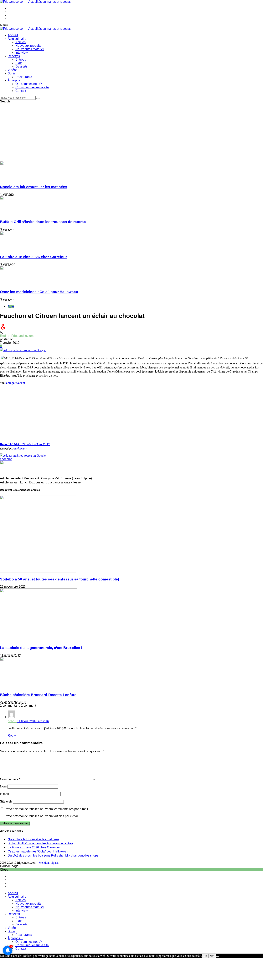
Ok (205, 956)
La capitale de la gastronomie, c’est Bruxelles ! (41, 648)
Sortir (11, 73)
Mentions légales (49, 862)
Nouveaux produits (28, 45)
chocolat (6, 459)
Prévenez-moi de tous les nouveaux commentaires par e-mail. (47, 809)
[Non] (217, 956)
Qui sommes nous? (28, 83)
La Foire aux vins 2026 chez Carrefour (33, 257)
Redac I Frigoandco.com (17, 335)
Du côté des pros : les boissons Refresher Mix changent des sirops (53, 855)
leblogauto (20, 448)
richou (12, 721)
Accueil (13, 35)
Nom (3, 786)
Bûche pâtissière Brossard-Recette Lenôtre (38, 695)
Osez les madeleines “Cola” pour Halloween (39, 292)
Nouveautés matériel (29, 49)
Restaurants (23, 77)
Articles (20, 42)
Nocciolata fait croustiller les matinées (33, 187)
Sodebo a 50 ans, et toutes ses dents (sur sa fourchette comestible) (59, 579)
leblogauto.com (15, 382)
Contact (20, 90)
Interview (21, 52)
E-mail (4, 794)
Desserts (21, 66)
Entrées (20, 59)
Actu (11, 306)
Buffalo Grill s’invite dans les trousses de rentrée (43, 222)
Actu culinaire (17, 38)
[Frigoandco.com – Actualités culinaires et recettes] (35, 1)
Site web (6, 801)
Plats (18, 63)
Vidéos (12, 70)
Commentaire (10, 779)
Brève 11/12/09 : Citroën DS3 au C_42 (25, 444)
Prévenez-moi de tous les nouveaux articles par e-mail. (42, 816)
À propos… (15, 80)
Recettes (14, 56)
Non (212, 956)
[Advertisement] (131, 132)
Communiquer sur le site (32, 87)
